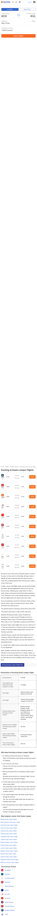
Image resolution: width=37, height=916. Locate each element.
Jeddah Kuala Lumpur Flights (9, 839)
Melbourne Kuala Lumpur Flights (10, 862)
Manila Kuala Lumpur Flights (8, 854)
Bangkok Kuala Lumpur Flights (9, 851)
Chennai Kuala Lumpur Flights (9, 828)
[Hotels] (16, 2)
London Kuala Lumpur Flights (9, 848)
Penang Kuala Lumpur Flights (9, 833)
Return (34, 21)
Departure (4, 21)
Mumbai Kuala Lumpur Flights (9, 819)
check (32, 476)
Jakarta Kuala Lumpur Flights (9, 831)
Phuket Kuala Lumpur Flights (8, 845)
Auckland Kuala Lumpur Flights (9, 825)
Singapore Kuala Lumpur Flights (9, 859)
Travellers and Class (7, 28)
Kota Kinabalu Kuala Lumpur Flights (10, 822)
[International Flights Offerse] (20, 2)
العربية (29, 2)
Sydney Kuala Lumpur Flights (9, 856)
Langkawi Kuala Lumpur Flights (9, 836)
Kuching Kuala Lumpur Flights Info (12, 665)
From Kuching (5, 13)
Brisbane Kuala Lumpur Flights (9, 842)
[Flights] (13, 2)
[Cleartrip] (5, 2)
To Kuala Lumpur (31, 13)
